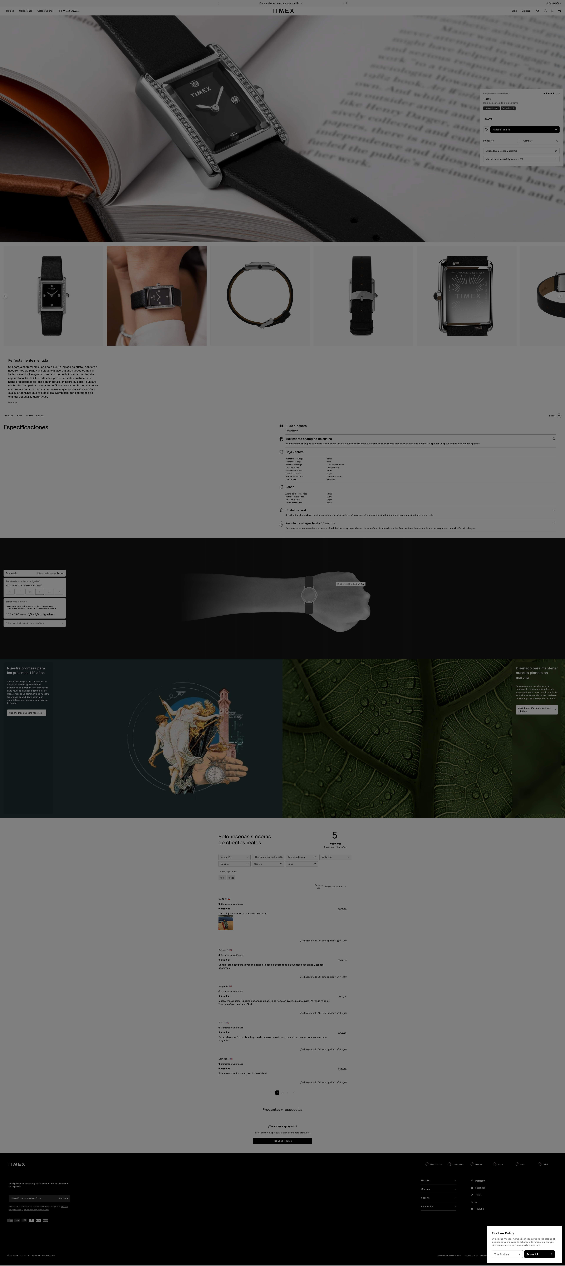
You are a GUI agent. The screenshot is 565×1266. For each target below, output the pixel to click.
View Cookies (501, 1254)
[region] (524, 1244)
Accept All (532, 1254)
